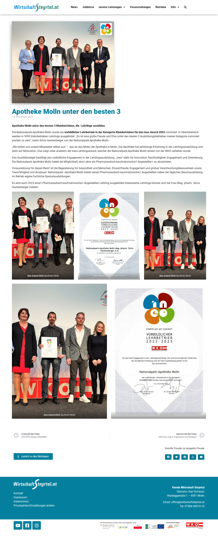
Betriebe (160, 7)
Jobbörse (88, 7)
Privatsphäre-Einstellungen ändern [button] (34, 505)
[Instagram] (36, 525)
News (74, 7)
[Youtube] (18, 525)
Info (173, 7)
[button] (168, 457)
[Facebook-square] (27, 525)
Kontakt (18, 493)
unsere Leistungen (110, 7)
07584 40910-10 (194, 506)
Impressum (20, 497)
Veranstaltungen (140, 7)
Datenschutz (21, 501)
